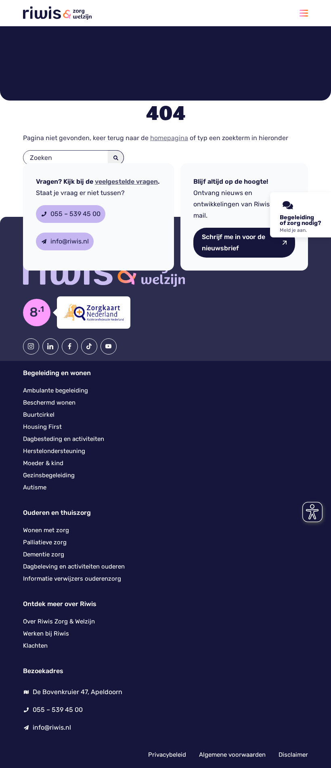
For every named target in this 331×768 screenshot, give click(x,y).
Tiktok (89, 346)
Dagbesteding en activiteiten (63, 439)
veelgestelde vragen (126, 182)
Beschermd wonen (49, 402)
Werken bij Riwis (46, 633)
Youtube (109, 346)
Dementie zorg (43, 554)
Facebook (70, 346)
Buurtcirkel (38, 414)
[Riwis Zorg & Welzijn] (57, 13)
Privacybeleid (167, 754)
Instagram (31, 346)
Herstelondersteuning (54, 451)
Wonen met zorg (46, 530)
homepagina (169, 138)
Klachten (35, 645)
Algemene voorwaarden (232, 754)
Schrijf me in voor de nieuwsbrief (233, 242)
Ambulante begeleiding (55, 390)
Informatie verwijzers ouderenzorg (72, 578)
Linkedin (50, 346)
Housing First (42, 426)
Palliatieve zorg (45, 542)
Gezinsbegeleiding (49, 475)
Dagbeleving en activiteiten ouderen (74, 566)
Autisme (34, 487)
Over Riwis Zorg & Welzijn (59, 621)
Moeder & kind (43, 463)
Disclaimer (293, 754)
